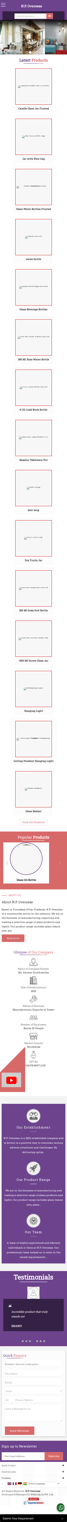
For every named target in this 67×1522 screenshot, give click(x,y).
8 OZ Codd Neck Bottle (33, 409)
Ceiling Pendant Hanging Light (34, 761)
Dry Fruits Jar (33, 560)
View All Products (33, 822)
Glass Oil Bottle (26, 879)
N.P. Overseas (31, 6)
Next (59, 862)
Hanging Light (33, 710)
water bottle (33, 259)
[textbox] (30, 16)
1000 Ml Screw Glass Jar (33, 660)
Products (6, 1478)
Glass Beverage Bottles (33, 309)
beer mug (33, 510)
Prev (7, 862)
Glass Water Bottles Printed (33, 209)
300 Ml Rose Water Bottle (33, 359)
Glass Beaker (33, 811)
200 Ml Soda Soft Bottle (33, 610)
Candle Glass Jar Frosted (33, 108)
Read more (13, 938)
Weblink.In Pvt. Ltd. (42, 1494)
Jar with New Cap (33, 158)
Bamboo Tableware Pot (34, 459)
